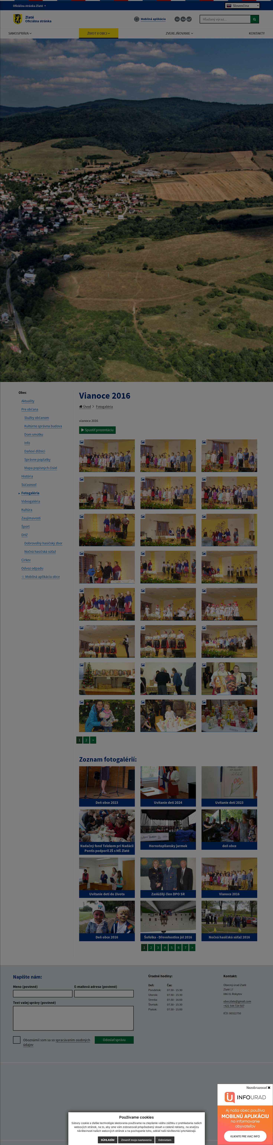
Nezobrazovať (257, 1087)
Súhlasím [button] (107, 1139)
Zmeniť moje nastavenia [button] (136, 1139)
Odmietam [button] (164, 1139)
